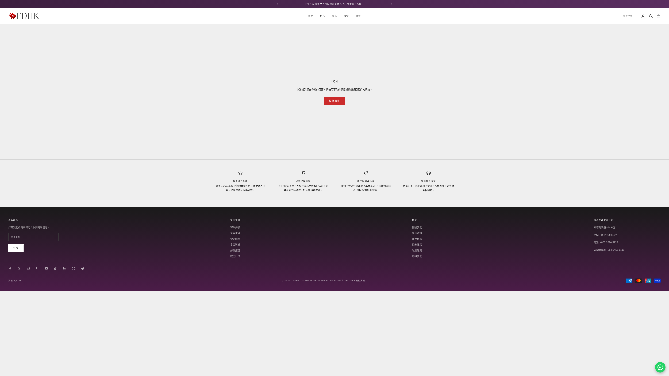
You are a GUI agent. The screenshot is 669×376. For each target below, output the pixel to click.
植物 (346, 16)
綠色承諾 (417, 233)
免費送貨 (235, 233)
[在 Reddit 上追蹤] (82, 268)
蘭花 (334, 16)
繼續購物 (334, 100)
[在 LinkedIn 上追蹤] (64, 268)
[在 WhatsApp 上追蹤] (73, 268)
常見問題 (235, 239)
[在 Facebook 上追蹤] (10, 268)
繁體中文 (627, 16)
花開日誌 (235, 256)
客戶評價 (235, 227)
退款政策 (417, 244)
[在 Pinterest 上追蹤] (37, 268)
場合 (310, 16)
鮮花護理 (235, 250)
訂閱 (16, 248)
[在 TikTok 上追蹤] (55, 268)
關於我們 (417, 227)
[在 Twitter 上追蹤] (19, 268)
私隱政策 (417, 250)
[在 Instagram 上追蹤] (28, 268)
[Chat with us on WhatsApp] (660, 367)
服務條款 (417, 239)
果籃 (358, 16)
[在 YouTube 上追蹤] (46, 268)
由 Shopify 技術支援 (353, 280)
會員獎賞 (235, 244)
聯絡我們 (417, 256)
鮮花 (322, 16)
